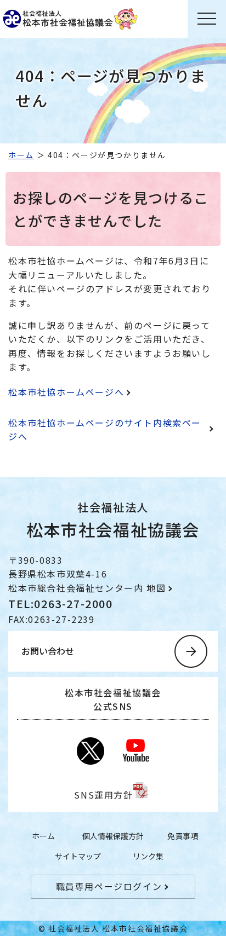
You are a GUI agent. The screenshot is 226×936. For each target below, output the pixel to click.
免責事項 (182, 835)
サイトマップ (78, 856)
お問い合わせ (47, 650)
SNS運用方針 (103, 794)
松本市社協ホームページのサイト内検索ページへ (104, 429)
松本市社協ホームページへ (66, 391)
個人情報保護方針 (113, 835)
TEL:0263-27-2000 (60, 603)
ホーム (21, 154)
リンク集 (148, 856)
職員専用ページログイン (109, 886)
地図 (156, 587)
